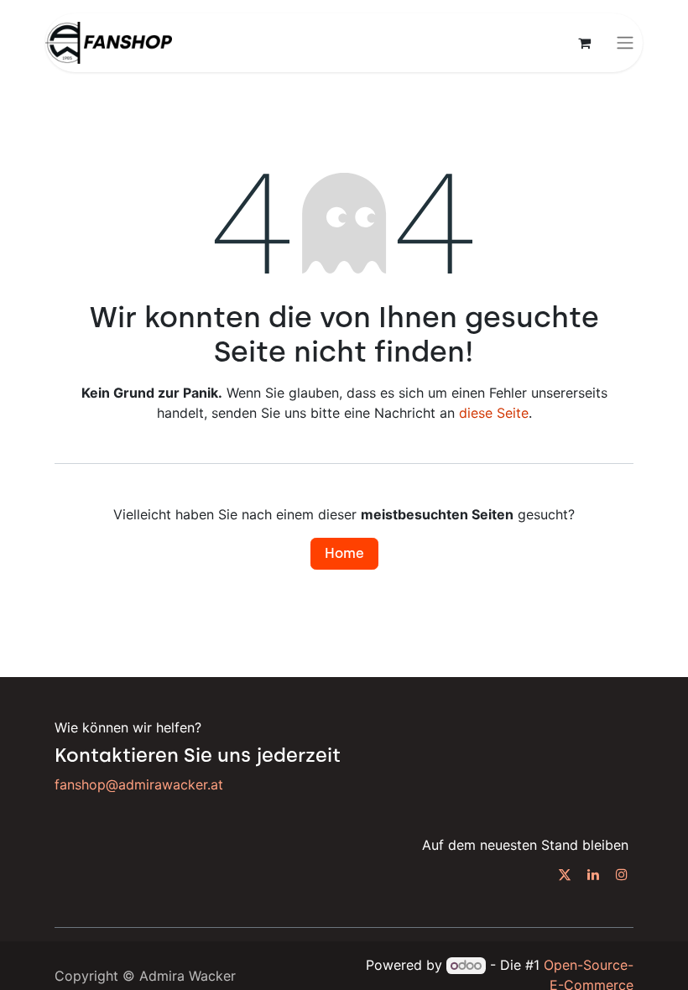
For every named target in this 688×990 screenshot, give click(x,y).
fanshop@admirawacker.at (139, 784)
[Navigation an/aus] (625, 43)
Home (344, 553)
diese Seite (494, 412)
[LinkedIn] (593, 874)
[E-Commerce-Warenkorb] (584, 43)
